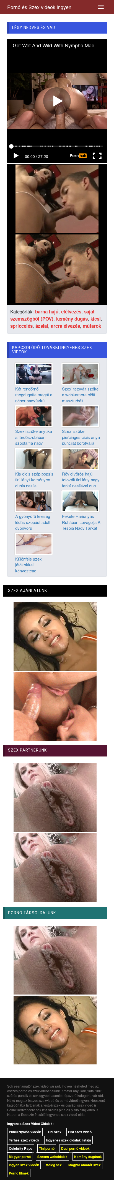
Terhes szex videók (24, 1140)
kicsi (95, 318)
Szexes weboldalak (52, 1156)
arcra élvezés (65, 326)
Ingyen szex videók (24, 1164)
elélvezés (71, 311)
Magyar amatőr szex (84, 1164)
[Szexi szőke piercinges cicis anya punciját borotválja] (80, 416)
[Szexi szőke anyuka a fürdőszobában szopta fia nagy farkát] (33, 416)
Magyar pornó (20, 1156)
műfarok (92, 326)
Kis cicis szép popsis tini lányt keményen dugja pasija (34, 479)
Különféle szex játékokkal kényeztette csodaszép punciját (32, 567)
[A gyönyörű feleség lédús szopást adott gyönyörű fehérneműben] (33, 501)
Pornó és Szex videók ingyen (39, 6)
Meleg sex (54, 1164)
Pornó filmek (19, 1173)
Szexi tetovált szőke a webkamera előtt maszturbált (80, 394)
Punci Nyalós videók (25, 1131)
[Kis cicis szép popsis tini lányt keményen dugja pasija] (33, 458)
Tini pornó (47, 1148)
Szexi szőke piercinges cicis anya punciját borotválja (81, 437)
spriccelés (21, 326)
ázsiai (41, 326)
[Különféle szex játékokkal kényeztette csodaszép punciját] (33, 543)
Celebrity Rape (20, 1148)
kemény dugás (72, 318)
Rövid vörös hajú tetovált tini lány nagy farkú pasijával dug (81, 479)
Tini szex (54, 1131)
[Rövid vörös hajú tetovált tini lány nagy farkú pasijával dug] (80, 458)
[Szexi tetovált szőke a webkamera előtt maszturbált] (80, 373)
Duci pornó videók (75, 1148)
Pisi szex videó (80, 1131)
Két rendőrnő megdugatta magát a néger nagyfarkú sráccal (33, 397)
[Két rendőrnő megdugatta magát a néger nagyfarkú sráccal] (33, 373)
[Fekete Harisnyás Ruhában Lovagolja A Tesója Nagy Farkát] (80, 501)
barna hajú (46, 311)
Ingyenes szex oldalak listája (68, 1140)
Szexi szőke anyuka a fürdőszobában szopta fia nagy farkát (33, 440)
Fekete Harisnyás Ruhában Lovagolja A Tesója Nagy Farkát (81, 522)
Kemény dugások (88, 1156)
